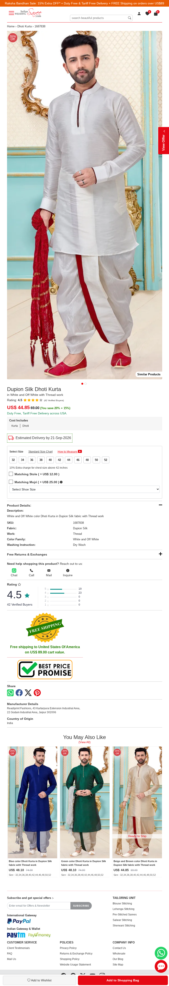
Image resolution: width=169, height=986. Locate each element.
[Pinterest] (37, 693)
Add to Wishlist (40, 980)
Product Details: (19, 505)
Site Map (118, 964)
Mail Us (11, 959)
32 (13, 460)
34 (22, 460)
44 (68, 460)
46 (77, 460)
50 (96, 460)
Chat (14, 575)
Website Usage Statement (75, 964)
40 (50, 460)
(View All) (84, 742)
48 (87, 460)
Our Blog (118, 959)
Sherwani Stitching (124, 925)
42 (59, 460)
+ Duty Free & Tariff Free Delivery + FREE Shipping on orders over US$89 (112, 3)
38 (40, 460)
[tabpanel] (84, 205)
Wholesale (119, 953)
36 (31, 460)
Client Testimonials (18, 948)
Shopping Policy (69, 959)
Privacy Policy (68, 948)
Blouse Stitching (122, 903)
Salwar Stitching (122, 920)
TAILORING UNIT (124, 898)
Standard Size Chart (40, 451)
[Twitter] (28, 693)
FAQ (9, 953)
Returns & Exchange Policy (76, 953)
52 (105, 460)
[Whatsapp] (10, 692)
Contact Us (119, 948)
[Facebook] (19, 693)
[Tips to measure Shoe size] (61, 482)
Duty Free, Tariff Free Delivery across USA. (37, 413)
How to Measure (68, 451)
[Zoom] (84, 205)
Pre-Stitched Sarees (125, 914)
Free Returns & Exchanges (27, 554)
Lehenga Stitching (123, 909)
